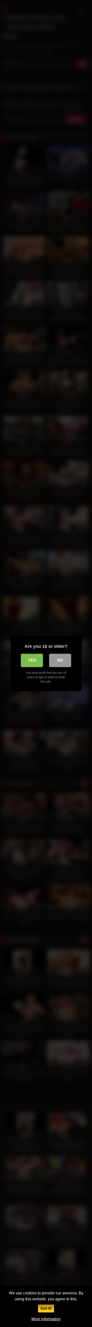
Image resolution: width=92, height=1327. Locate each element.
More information (46, 1319)
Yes (32, 660)
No (60, 660)
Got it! (46, 1308)
